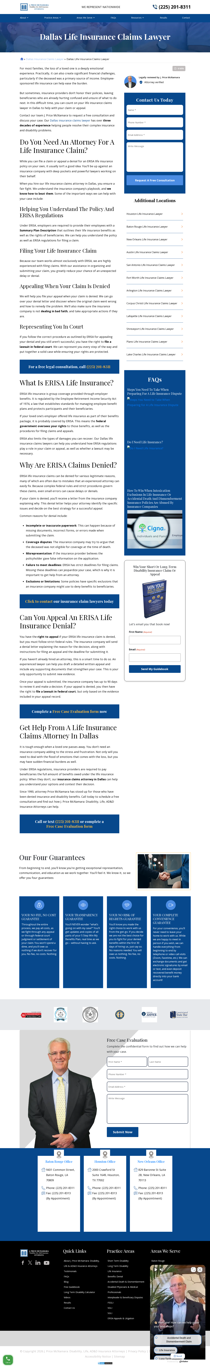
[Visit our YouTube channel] (46, 1262)
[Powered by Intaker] (183, 1361)
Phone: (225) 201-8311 (60, 1188)
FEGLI (110, 1302)
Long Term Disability (118, 1266)
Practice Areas (51, 17)
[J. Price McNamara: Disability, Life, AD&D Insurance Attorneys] (34, 7)
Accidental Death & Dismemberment (126, 1281)
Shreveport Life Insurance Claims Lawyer (150, 329)
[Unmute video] (155, 1269)
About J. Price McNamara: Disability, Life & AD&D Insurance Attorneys (81, 1263)
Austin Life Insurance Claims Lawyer (147, 252)
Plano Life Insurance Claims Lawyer (147, 341)
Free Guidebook (72, 1286)
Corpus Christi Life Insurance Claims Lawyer (152, 303)
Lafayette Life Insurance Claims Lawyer (149, 316)
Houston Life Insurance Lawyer (145, 214)
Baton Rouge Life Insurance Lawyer (147, 226)
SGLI (110, 1313)
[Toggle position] (193, 1269)
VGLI (110, 1307)
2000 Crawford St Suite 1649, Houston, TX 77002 (106, 1175)
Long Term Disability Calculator (79, 1292)
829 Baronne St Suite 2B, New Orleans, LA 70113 (152, 1175)
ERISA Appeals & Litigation (121, 1318)
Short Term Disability (118, 1260)
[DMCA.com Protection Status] (105, 1363)
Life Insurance (115, 1271)
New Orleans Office (151, 1161)
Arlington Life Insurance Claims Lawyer (149, 290)
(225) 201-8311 (175, 7)
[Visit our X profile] (30, 1263)
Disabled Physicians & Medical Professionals (123, 1289)
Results (163, 17)
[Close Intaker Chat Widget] (199, 1269)
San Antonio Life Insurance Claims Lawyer (151, 265)
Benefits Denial (115, 1276)
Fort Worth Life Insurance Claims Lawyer (150, 277)
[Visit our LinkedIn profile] (38, 1262)
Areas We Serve (84, 17)
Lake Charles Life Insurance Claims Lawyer (151, 354)
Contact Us (69, 1307)
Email (137, 649)
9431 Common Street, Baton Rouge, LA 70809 (60, 1175)
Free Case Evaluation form (75, 711)
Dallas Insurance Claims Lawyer (45, 59)
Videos (67, 1297)
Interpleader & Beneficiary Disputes (125, 1297)
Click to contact (39, 601)
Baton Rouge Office (59, 1161)
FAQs (113, 17)
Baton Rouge (158, 1260)
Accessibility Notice (98, 1356)
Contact (186, 17)
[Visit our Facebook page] (23, 1263)
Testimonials (70, 1271)
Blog (66, 1281)
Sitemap (119, 1356)
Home (21, 59)
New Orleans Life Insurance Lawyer (147, 239)
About (23, 17)
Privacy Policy (137, 1351)
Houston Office (105, 1161)
